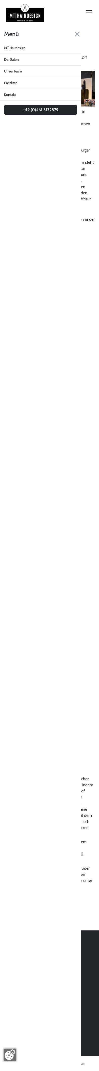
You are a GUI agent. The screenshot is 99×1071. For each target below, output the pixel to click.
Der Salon (11, 59)
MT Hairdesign (14, 48)
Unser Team (13, 71)
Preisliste (10, 83)
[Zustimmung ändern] (10, 1055)
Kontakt (10, 94)
